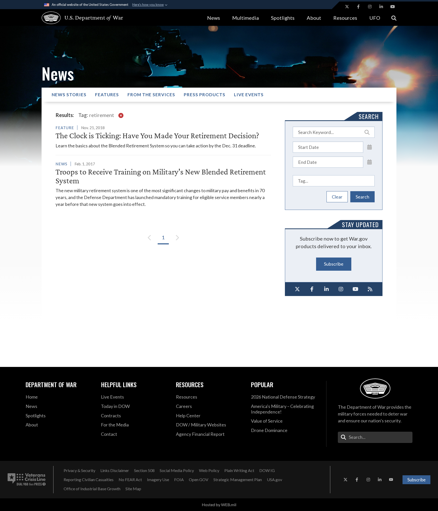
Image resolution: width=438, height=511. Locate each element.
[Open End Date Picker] (369, 162)
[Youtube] (355, 289)
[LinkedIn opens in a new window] (381, 6)
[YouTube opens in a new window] (392, 6)
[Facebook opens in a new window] (358, 6)
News (213, 18)
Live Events (249, 94)
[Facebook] (312, 289)
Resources (345, 18)
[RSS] (370, 289)
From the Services (151, 94)
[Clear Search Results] (120, 115)
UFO (374, 18)
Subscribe (333, 264)
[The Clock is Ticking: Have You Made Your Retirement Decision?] (163, 136)
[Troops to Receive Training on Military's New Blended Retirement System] (163, 184)
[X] (297, 289)
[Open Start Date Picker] (369, 147)
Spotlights (283, 18)
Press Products (204, 94)
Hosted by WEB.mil (219, 504)
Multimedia (245, 18)
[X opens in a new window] (347, 6)
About (314, 18)
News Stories (69, 94)
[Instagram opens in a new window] (370, 6)
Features (107, 94)
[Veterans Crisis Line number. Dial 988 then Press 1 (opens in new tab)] (27, 479)
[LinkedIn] (326, 289)
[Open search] (394, 17)
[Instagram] (341, 289)
